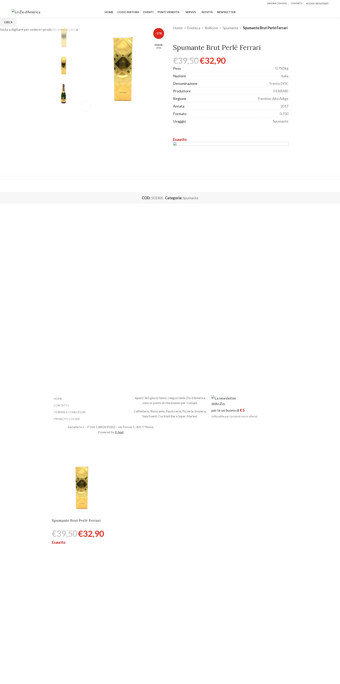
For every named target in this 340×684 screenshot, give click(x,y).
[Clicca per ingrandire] (86, 106)
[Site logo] (26, 11)
